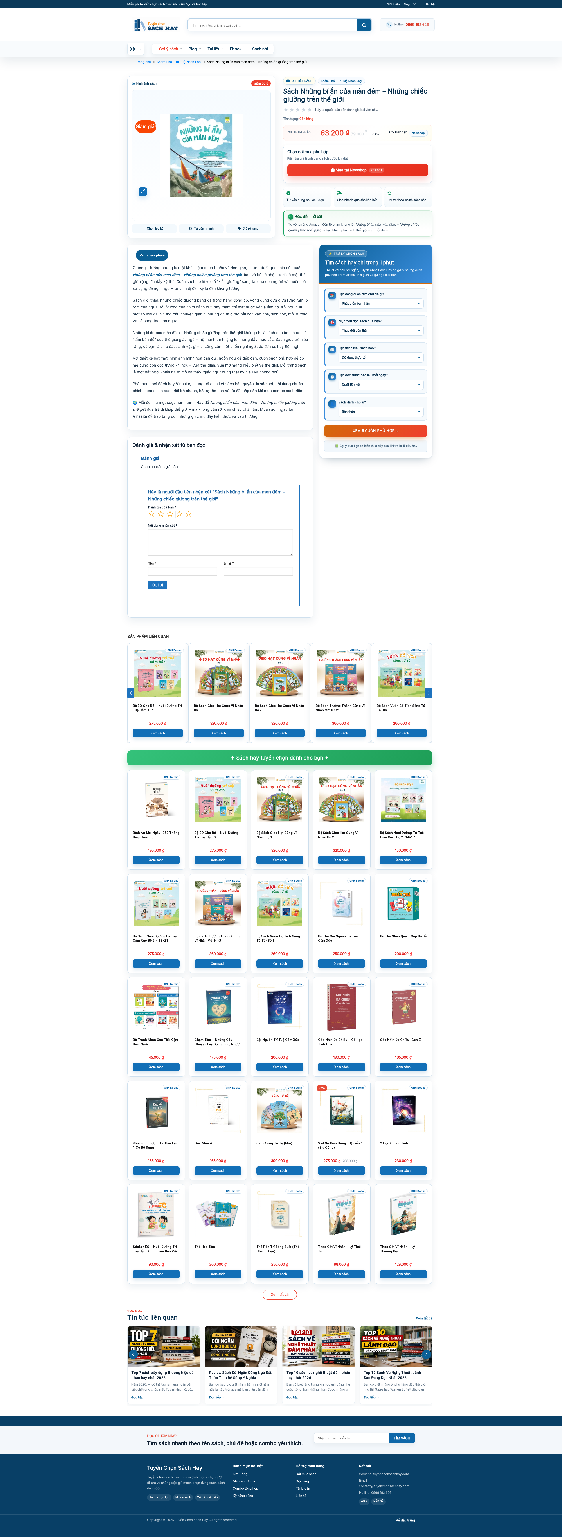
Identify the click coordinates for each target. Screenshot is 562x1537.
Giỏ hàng (302, 1481)
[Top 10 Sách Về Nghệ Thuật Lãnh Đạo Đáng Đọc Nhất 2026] (319, 1346)
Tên (152, 563)
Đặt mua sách (306, 1474)
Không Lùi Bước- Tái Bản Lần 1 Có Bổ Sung (155, 1145)
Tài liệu (213, 49)
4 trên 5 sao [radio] (179, 514)
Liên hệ (430, 4)
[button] (130, 693)
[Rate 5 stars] (310, 113)
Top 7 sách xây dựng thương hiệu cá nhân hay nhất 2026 (395, 1375)
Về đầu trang (405, 1520)
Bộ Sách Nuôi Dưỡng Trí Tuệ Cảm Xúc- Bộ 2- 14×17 (402, 835)
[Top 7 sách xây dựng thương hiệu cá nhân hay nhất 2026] (396, 1346)
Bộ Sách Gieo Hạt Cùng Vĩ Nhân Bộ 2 (279, 708)
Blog (407, 4)
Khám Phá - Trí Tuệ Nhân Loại (179, 62)
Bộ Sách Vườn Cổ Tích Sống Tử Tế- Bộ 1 (401, 708)
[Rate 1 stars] (286, 113)
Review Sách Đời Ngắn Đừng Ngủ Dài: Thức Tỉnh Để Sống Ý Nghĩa (163, 1375)
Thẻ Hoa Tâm (205, 1247)
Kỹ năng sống (243, 1496)
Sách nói (260, 49)
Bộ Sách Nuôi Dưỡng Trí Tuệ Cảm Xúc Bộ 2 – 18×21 (155, 938)
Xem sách (158, 733)
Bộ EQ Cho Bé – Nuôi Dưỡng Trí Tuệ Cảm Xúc (157, 708)
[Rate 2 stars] (292, 113)
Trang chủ (143, 62)
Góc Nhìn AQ (205, 1143)
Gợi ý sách (168, 49)
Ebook (236, 49)
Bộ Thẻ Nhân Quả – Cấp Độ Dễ (403, 936)
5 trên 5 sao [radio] (188, 514)
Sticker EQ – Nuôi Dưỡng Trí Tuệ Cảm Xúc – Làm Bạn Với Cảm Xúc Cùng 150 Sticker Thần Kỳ (155, 1249)
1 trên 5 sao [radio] (151, 514)
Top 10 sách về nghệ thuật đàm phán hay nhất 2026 (241, 1375)
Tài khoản (303, 1488)
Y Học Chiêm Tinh (394, 1143)
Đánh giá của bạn (162, 507)
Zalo (364, 1500)
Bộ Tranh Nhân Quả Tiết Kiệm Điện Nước (155, 1042)
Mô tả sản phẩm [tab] (152, 255)
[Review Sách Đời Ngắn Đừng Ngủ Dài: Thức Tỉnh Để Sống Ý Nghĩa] (164, 1346)
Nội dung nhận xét (162, 525)
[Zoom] (143, 191)
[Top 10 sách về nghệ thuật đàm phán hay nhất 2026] (241, 1346)
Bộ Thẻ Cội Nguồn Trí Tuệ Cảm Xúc (338, 938)
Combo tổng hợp (245, 1488)
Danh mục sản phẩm (135, 49)
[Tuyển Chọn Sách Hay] (155, 24)
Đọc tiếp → (139, 1397)
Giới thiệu (393, 4)
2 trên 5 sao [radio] (160, 514)
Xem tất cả (280, 1294)
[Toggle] (415, 4)
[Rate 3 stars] (298, 113)
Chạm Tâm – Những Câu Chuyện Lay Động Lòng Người (217, 1042)
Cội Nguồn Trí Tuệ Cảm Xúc (277, 1040)
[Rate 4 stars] (304, 113)
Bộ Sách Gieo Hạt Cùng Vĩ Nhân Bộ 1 (218, 708)
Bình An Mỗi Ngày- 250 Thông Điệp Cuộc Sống (156, 835)
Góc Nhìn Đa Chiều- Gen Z (400, 1040)
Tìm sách (402, 1438)
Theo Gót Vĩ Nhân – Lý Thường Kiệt (397, 1249)
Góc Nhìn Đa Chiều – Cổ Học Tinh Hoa (340, 1042)
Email (229, 563)
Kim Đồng (240, 1474)
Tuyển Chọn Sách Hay (174, 1468)
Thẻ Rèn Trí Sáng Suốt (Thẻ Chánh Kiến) (277, 1249)
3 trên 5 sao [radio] (170, 514)
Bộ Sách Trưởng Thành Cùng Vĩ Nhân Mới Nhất (340, 708)
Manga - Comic (244, 1481)
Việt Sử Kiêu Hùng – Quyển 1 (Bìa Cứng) (340, 1145)
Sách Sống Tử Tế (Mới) (274, 1143)
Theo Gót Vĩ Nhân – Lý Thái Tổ (339, 1249)
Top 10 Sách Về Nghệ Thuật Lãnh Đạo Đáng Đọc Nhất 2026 (315, 1375)
